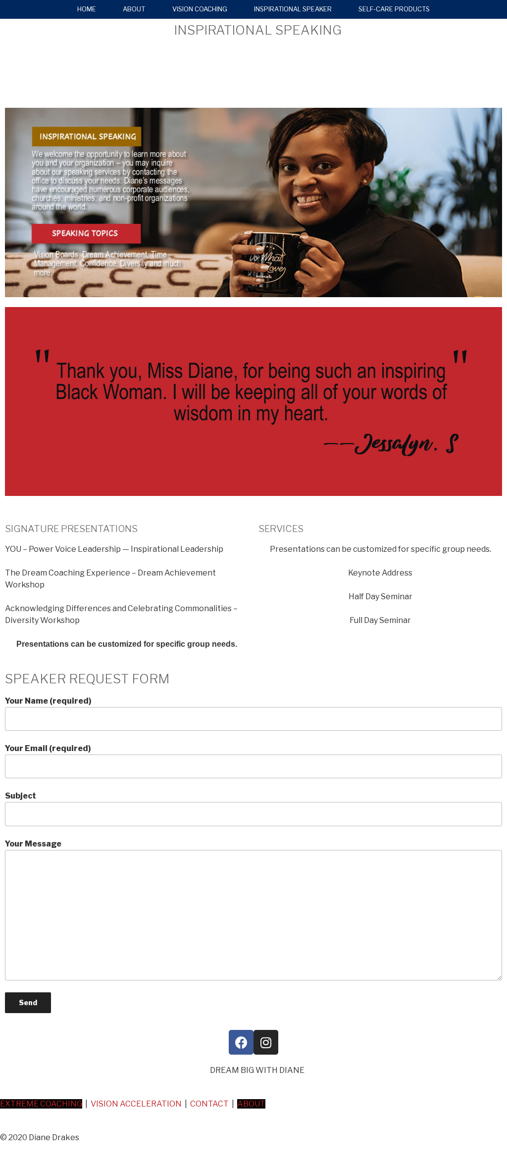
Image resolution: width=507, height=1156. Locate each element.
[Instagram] (266, 1042)
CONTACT (209, 1104)
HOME (86, 9)
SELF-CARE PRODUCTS (394, 9)
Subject (20, 795)
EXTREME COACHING (41, 1104)
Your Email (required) (48, 748)
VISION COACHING (199, 9)
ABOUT (134, 9)
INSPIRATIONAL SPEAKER (293, 9)
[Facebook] (241, 1042)
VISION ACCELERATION (136, 1104)
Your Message (33, 843)
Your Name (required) (48, 701)
